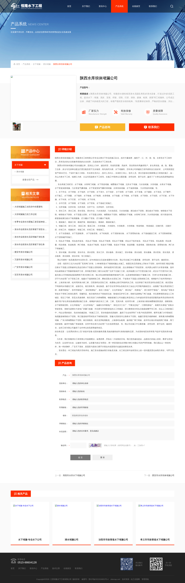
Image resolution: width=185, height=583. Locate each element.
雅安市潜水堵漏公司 (23, 252)
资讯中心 (103, 6)
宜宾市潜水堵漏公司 (23, 275)
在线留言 (136, 6)
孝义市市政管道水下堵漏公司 (155, 539)
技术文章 (56, 568)
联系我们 (153, 6)
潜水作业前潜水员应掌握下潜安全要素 (31, 229)
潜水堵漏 (47, 64)
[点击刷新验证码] (95, 445)
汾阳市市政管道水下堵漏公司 (113, 539)
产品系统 (119, 6)
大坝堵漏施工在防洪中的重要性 (28, 207)
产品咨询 (104, 127)
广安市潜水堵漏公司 (23, 267)
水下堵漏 (36, 64)
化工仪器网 (135, 579)
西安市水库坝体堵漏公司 (163, 475)
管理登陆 (145, 579)
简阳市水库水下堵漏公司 (74, 475)
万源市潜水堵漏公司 (23, 259)
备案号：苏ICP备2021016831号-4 (95, 579)
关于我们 (86, 6)
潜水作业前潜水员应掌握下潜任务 (29, 244)
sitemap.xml (115, 579)
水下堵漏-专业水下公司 (30, 539)
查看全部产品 (28, 180)
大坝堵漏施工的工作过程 (25, 214)
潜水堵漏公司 (71, 539)
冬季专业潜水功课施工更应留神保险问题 (31, 222)
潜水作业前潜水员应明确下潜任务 (29, 237)
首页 (69, 6)
